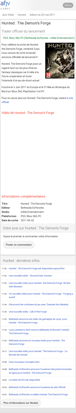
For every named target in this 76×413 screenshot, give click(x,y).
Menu (68, 5)
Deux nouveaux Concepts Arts (20, 362)
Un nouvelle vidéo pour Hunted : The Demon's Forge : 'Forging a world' (37, 295)
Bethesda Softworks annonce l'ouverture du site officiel (33, 387)
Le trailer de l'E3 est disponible (21, 380)
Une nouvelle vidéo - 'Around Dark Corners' (27, 275)
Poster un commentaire (19, 244)
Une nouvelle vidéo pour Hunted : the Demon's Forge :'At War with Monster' (36, 285)
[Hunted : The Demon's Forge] (59, 61)
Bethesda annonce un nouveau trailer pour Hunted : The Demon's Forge (33, 342)
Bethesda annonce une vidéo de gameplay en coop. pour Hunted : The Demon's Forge (34, 321)
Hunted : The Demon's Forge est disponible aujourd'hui (33, 268)
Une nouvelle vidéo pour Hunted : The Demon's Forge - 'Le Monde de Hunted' (34, 353)
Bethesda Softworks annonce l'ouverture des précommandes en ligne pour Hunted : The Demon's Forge (37, 371)
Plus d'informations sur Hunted (21, 403)
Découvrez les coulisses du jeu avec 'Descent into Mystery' (35, 304)
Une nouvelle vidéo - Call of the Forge (24, 311)
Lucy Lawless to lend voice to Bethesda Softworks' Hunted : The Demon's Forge (36, 331)
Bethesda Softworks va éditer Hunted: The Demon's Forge (35, 394)
